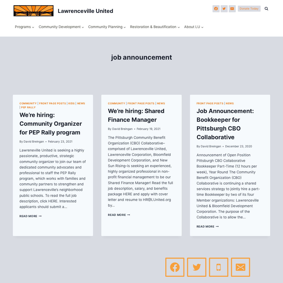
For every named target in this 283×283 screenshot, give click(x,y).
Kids (71, 103)
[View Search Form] (266, 8)
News (81, 103)
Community (28, 103)
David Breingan (34, 141)
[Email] (232, 8)
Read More (30, 216)
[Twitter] (224, 8)
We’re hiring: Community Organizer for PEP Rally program (50, 123)
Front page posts (52, 103)
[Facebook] (216, 8)
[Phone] (218, 267)
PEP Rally (28, 107)
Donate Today (249, 8)
